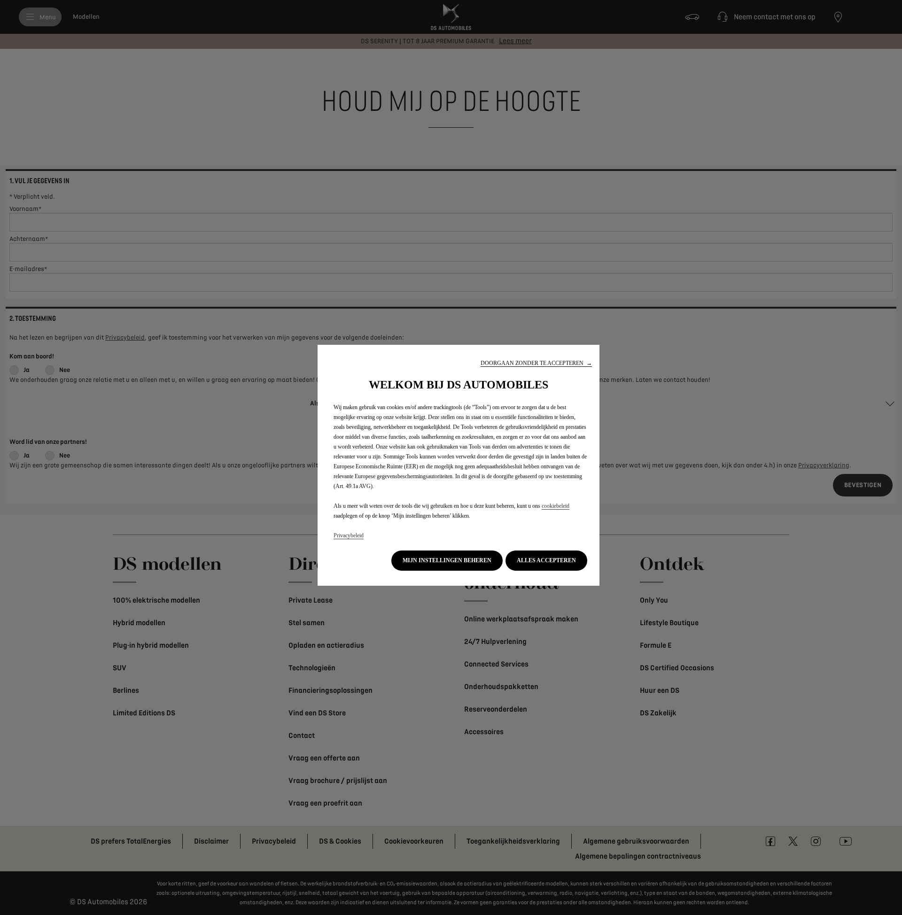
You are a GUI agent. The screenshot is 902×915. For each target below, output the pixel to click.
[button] (536, 363)
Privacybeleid (349, 535)
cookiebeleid (555, 506)
